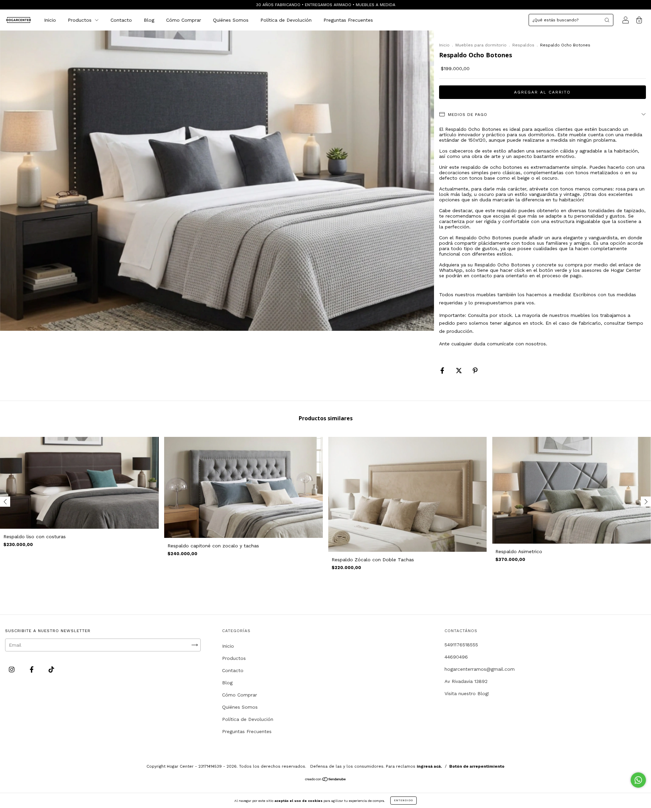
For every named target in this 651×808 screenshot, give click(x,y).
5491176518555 (461, 644)
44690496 (456, 657)
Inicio (50, 20)
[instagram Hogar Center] (12, 669)
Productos (80, 20)
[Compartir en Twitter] (460, 370)
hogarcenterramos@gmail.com (480, 669)
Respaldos (523, 45)
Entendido (403, 800)
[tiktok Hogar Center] (51, 669)
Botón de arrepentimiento (477, 766)
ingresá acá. (429, 766)
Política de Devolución (286, 20)
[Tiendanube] (325, 780)
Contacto (121, 20)
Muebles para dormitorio (481, 45)
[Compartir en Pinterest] (475, 370)
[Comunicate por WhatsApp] (638, 780)
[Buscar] (607, 20)
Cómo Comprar (183, 20)
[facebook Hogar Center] (32, 669)
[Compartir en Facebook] (443, 370)
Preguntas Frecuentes (348, 20)
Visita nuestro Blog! (467, 693)
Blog (149, 20)
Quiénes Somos (231, 20)
